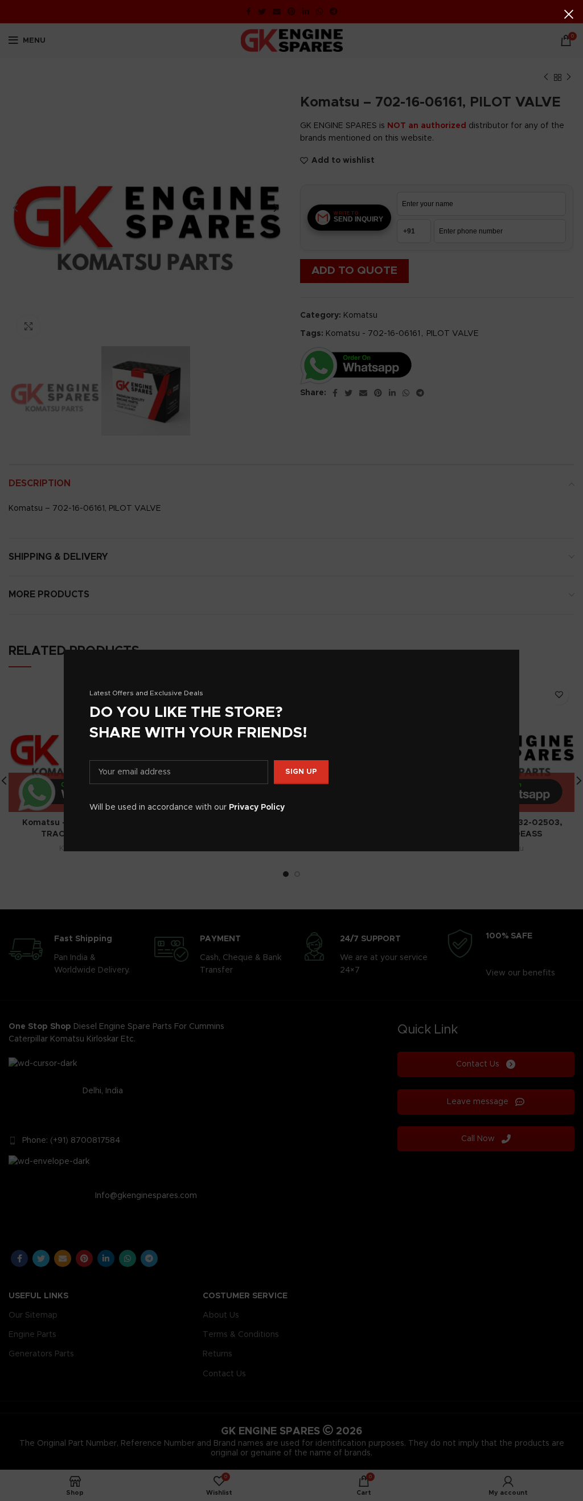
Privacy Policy (257, 807)
